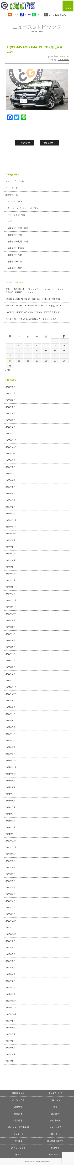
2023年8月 (11, 627)
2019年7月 (11, 954)
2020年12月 (11, 841)
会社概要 (18, 1141)
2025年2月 (11, 507)
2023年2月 (11, 667)
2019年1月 (11, 994)
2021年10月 (11, 774)
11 (19, 351)
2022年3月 (11, 740)
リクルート (18, 1134)
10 (10, 351)
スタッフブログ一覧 (15, 181)
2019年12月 (11, 921)
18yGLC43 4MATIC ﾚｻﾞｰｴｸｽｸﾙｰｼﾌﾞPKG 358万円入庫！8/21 (34, 312)
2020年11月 (11, 847)
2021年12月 (11, 760)
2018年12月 (11, 1001)
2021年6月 (11, 801)
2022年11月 (11, 687)
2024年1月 (11, 594)
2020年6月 (11, 881)
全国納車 (18, 1113)
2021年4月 (11, 814)
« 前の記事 (24, 142)
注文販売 (55, 1113)
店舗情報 (18, 1107)
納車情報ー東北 (15, 255)
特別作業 (18, 1120)
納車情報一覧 (12, 195)
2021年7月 (11, 794)
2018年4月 (11, 1054)
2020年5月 (11, 887)
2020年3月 (11, 901)
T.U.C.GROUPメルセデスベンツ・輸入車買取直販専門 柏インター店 (28, 6)
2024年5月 (11, 567)
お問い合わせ (55, 1134)
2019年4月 (11, 974)
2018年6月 (11, 1041)
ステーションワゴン (17, 215)
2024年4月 (11, 574)
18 (19, 355)
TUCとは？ (55, 1100)
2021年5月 (11, 807)
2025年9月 (11, 460)
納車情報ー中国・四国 (18, 228)
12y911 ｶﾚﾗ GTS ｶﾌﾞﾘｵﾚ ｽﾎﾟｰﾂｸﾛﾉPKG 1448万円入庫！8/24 (34, 299)
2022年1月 (11, 754)
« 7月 (7, 370)
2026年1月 (11, 433)
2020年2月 (11, 907)
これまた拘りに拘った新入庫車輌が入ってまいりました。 (32, 319)
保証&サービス (55, 1093)
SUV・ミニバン (15, 201)
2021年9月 (11, 781)
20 (37, 355)
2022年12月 (11, 680)
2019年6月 (11, 961)
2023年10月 (11, 614)
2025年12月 (11, 440)
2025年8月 (11, 467)
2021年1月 (11, 834)
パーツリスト (18, 1100)
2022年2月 (11, 747)
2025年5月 (11, 487)
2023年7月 (11, 634)
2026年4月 (11, 413)
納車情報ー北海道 (16, 248)
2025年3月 (11, 500)
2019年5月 (11, 967)
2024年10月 (11, 534)
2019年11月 (11, 927)
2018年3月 (11, 1061)
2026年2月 (11, 427)
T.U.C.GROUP (55, 1155)
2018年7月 (11, 1034)
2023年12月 (11, 600)
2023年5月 (11, 647)
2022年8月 (11, 707)
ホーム (18, 1155)
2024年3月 (11, 580)
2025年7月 (11, 473)
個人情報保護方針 (55, 1141)
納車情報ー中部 (15, 235)
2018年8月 (11, 1028)
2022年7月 (11, 714)
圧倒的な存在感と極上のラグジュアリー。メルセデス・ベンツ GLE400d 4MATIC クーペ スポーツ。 (34, 291)
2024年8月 (11, 547)
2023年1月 (11, 674)
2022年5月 (11, 727)
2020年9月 (11, 861)
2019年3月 (11, 981)
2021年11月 (11, 767)
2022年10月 (11, 694)
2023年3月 (11, 660)
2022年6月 (11, 720)
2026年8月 (11, 387)
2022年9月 (11, 700)
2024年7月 (11, 554)
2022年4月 (11, 734)
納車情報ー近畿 (15, 261)
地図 (55, 1107)
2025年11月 (11, 447)
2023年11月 (11, 607)
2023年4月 (11, 654)
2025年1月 (11, 513)
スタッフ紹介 (55, 1127)
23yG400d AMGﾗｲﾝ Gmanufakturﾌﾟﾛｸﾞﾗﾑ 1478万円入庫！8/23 (35, 306)
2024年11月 (11, 527)
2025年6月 (11, 480)
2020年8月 (11, 867)
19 (28, 355)
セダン (11, 221)
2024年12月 (11, 520)
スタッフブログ (18, 1148)
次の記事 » (49, 142)
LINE (38, 14)
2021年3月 (11, 821)
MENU (68, 6)
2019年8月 (11, 947)
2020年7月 (11, 874)
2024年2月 (11, 587)
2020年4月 (11, 894)
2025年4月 (11, 493)
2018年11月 (11, 1007)
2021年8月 (11, 787)
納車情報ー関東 (15, 268)
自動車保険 (55, 1120)
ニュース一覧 (63, 60)
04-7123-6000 (57, 14)
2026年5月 (11, 407)
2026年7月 (11, 393)
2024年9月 (11, 540)
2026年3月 (11, 420)
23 (64, 355)
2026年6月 (11, 400)
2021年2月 (11, 827)
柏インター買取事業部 (18, 1127)
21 (46, 355)
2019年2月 (11, 987)
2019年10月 (11, 934)
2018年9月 (11, 1021)
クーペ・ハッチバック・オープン (23, 208)
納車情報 (55, 1148)
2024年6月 (11, 560)
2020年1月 (11, 914)
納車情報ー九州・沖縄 (18, 241)
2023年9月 (11, 620)
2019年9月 (11, 941)
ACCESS (27, 14)
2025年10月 (11, 453)
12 (28, 351)
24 (10, 361)
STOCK (15, 14)
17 (10, 355)
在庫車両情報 (18, 1093)
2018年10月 (11, 1014)
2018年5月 (11, 1048)
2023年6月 (11, 640)
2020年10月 (11, 854)
